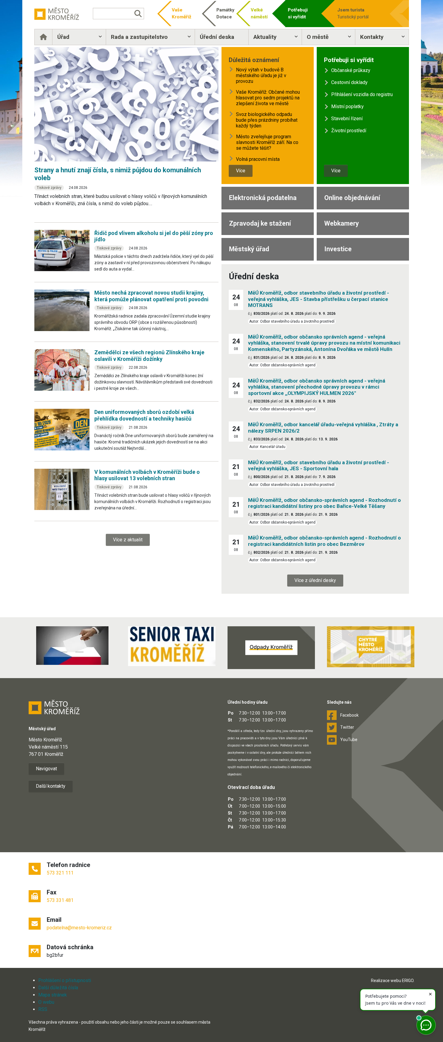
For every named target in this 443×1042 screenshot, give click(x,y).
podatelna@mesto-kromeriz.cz (79, 928)
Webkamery (341, 223)
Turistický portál (353, 13)
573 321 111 (60, 873)
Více (240, 171)
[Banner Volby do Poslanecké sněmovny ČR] (72, 645)
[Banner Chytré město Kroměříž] (370, 647)
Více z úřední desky (315, 580)
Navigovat (46, 768)
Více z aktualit (128, 540)
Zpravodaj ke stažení (260, 223)
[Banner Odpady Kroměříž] (271, 647)
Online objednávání (352, 198)
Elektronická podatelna (263, 198)
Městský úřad (249, 249)
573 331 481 (60, 900)
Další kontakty (50, 786)
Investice (338, 249)
